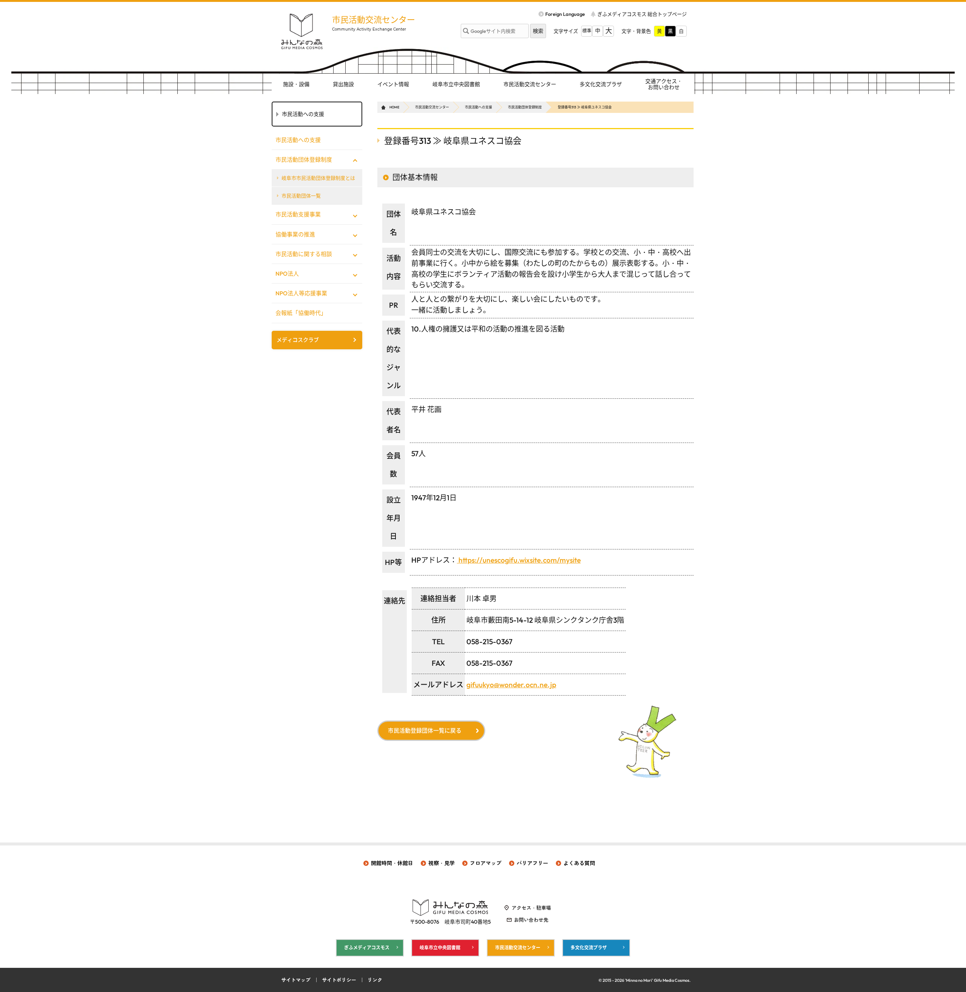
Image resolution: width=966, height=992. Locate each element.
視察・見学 (441, 863)
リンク (375, 980)
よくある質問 (579, 863)
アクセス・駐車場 (531, 908)
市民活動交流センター (373, 19)
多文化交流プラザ (601, 84)
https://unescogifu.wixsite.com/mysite (519, 560)
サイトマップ (296, 980)
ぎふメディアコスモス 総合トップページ (642, 14)
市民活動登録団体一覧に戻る (424, 730)
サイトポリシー (339, 980)
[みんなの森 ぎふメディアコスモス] (302, 31)
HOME (394, 107)
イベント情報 (393, 84)
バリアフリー (532, 863)
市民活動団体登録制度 (525, 107)
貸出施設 (343, 84)
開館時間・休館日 (392, 863)
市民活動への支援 (478, 107)
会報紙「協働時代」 (300, 312)
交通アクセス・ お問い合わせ (663, 84)
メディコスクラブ (298, 339)
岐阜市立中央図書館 (456, 84)
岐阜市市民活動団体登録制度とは (318, 178)
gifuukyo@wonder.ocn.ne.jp (511, 684)
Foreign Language (565, 14)
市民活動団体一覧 (301, 196)
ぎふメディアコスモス (366, 947)
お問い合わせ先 (531, 920)
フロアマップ (485, 863)
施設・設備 (296, 84)
